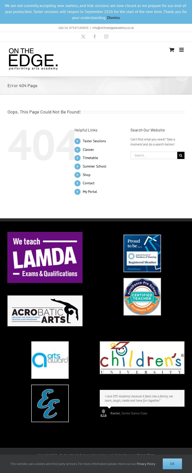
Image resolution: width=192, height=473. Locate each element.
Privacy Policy (146, 464)
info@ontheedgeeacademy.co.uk (113, 28)
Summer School (94, 166)
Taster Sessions (94, 141)
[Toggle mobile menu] (181, 49)
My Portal (90, 191)
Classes (88, 149)
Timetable (90, 157)
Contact (88, 183)
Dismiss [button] (113, 17)
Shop (86, 175)
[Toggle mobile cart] (171, 49)
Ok (172, 463)
